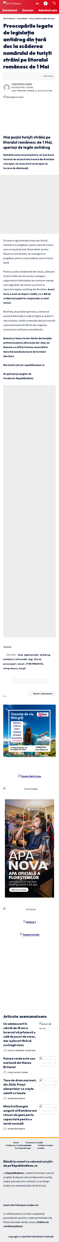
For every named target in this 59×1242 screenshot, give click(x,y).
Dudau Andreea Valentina (22, 1050)
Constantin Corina (21, 84)
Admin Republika (16, 1098)
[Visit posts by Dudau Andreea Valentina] (5, 1050)
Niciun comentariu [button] (42, 693)
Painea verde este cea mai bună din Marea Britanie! (19, 1063)
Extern (47, 1063)
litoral (37, 659)
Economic (49, 1085)
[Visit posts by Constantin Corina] (6, 87)
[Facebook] (5, 1193)
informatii (21, 659)
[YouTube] (11, 1193)
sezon (21, 663)
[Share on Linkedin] (16, 76)
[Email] (37, 681)
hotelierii (8, 659)
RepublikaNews (24, 378)
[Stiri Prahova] (11, 3)
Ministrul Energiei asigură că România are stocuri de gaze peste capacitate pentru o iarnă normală (20, 1114)
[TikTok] (22, 1193)
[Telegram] (27, 1193)
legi (30, 659)
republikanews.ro (34, 365)
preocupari (9, 663)
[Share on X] (11, 76)
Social (29, 87)
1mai (20, 654)
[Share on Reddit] (21, 76)
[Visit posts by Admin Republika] (5, 1098)
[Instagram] (16, 1193)
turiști (22, 668)
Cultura (47, 1059)
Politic (47, 1111)
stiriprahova (10, 668)
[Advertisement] (29, 204)
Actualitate (18, 87)
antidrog (45, 654)
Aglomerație (31, 654)
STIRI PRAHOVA (34, 663)
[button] (31, 3)
